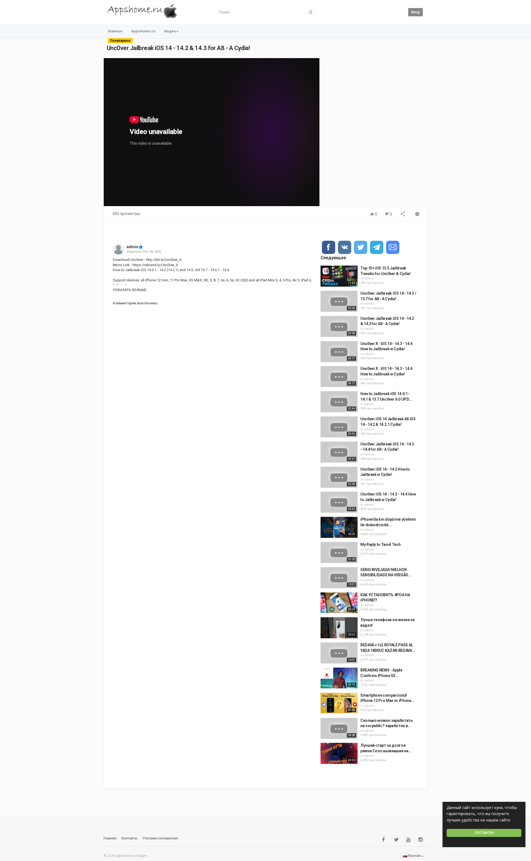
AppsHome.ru (143, 31)
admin (132, 247)
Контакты (129, 838)
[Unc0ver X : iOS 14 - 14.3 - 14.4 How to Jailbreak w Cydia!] (339, 351)
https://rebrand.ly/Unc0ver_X (155, 265)
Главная (115, 31)
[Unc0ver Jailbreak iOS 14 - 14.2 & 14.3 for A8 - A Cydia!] (339, 326)
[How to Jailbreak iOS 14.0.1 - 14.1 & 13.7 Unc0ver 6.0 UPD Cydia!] (339, 401)
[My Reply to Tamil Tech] (339, 552)
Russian (414, 856)
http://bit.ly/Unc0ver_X (163, 260)
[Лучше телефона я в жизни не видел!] (339, 627)
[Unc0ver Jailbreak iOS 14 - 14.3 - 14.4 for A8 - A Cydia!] (339, 452)
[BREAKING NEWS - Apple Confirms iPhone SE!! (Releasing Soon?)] (339, 678)
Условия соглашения (160, 838)
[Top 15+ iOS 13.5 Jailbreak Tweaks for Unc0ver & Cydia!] (339, 276)
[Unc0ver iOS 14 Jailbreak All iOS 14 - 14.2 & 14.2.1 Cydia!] (339, 426)
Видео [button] (170, 31)
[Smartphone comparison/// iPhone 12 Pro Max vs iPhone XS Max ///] (339, 703)
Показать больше (129, 290)
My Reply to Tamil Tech (380, 544)
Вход (415, 12)
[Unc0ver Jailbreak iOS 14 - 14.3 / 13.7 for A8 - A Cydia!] (339, 301)
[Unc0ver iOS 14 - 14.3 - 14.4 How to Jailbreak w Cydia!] (339, 502)
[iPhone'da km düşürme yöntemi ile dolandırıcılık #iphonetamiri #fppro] (339, 527)
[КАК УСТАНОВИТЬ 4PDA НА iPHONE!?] (339, 602)
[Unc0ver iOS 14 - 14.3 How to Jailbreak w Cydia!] (339, 477)
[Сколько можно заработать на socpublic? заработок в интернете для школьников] (339, 728)
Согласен (484, 832)
